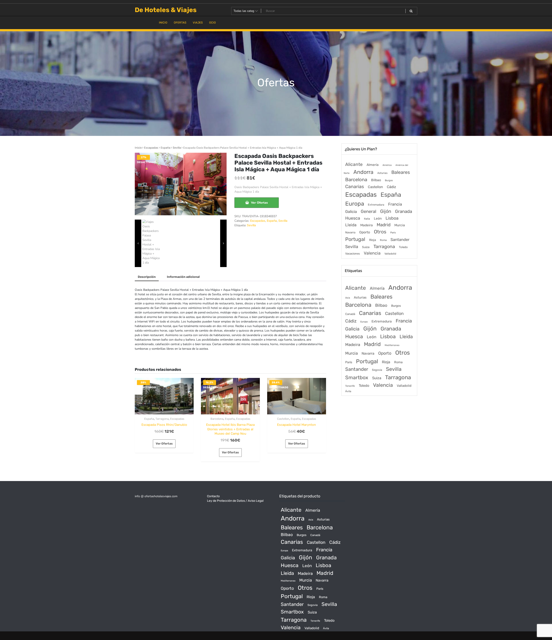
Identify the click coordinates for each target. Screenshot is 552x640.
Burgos (389, 180)
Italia (367, 218)
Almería (373, 165)
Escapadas (151, 147)
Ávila (348, 391)
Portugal (355, 239)
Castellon (283, 418)
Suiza (366, 247)
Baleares (400, 172)
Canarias (354, 186)
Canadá (350, 314)
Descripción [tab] (147, 277)
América (387, 165)
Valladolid (390, 253)
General (368, 211)
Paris (393, 232)
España (165, 147)
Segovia (377, 369)
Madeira (366, 225)
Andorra (363, 172)
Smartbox (356, 377)
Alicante (354, 164)
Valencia (372, 253)
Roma (383, 240)
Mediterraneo (392, 345)
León (378, 218)
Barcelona (216, 418)
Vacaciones (352, 253)
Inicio (138, 147)
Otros (380, 232)
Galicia (351, 211)
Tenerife (350, 385)
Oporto (364, 232)
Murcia (399, 225)
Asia (347, 297)
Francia (395, 204)
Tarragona (162, 418)
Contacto (213, 496)
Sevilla (177, 147)
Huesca (352, 218)
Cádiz (391, 187)
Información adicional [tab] (183, 277)
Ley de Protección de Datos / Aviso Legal (235, 501)
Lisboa (392, 218)
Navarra (350, 232)
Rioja (372, 240)
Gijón (385, 211)
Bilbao (376, 180)
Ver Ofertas (259, 203)
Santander (399, 239)
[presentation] (138, 243)
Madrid (383, 224)
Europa (354, 203)
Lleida (350, 224)
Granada (403, 211)
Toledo (403, 247)
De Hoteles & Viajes (166, 10)
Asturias (382, 173)
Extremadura (376, 204)
